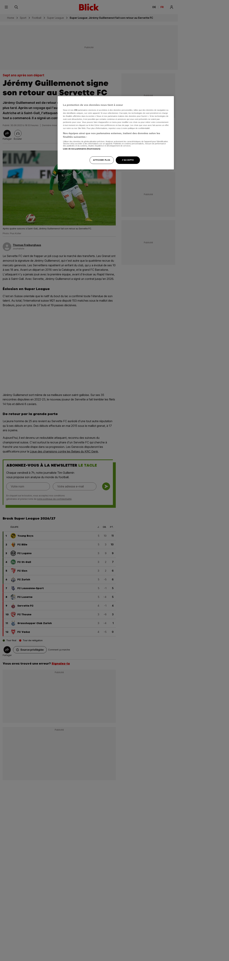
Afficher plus (101, 160)
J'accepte (128, 160)
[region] (116, 132)
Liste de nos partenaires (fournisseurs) (81, 149)
